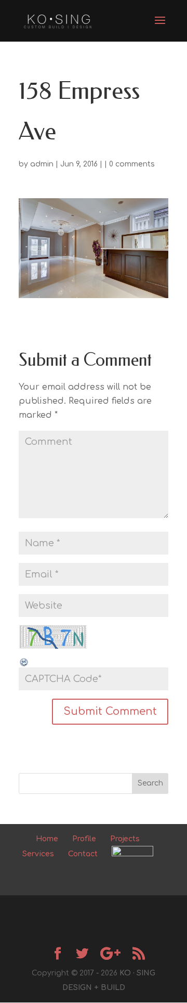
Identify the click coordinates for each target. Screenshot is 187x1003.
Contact (83, 854)
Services (38, 854)
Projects (125, 839)
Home (47, 839)
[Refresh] (24, 660)
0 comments (132, 164)
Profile (84, 839)
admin (42, 164)
